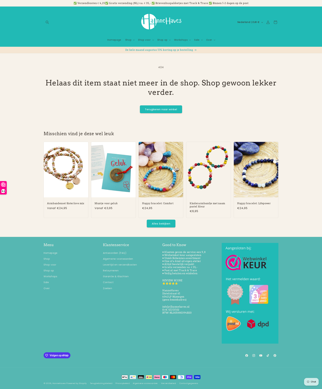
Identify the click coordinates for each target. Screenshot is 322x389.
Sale (46, 282)
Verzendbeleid (168, 383)
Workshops (50, 276)
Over (47, 288)
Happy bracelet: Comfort (157, 203)
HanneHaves (59, 383)
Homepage (51, 252)
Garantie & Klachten (116, 276)
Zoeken (107, 288)
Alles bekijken (161, 223)
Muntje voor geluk (106, 203)
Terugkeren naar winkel (161, 109)
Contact (108, 282)
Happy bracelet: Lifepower (254, 203)
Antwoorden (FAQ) (115, 252)
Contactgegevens (188, 383)
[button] (47, 22)
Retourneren (111, 270)
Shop (47, 258)
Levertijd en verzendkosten (120, 264)
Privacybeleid (123, 383)
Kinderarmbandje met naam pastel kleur (207, 205)
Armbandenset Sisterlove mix (65, 203)
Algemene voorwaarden (118, 258)
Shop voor (50, 264)
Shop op (49, 270)
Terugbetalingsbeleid (101, 383)
